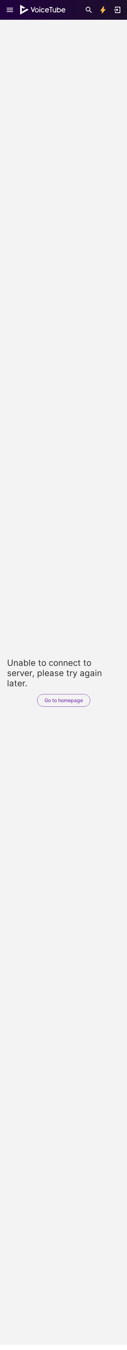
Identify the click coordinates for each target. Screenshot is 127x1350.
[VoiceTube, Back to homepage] (43, 10)
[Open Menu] (10, 10)
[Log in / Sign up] (117, 10)
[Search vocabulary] (89, 10)
